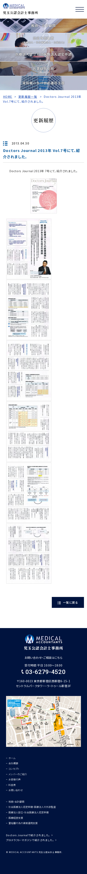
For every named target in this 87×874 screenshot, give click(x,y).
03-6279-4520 (44, 671)
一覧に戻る (70, 602)
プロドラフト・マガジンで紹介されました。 (30, 840)
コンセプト (13, 768)
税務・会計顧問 (16, 801)
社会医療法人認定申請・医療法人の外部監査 (32, 807)
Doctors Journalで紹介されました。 (28, 835)
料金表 (12, 784)
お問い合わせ (15, 790)
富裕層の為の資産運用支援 (23, 823)
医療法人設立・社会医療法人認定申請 (28, 812)
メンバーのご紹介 (17, 774)
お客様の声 (14, 779)
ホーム (11, 758)
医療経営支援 (15, 817)
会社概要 (13, 763)
